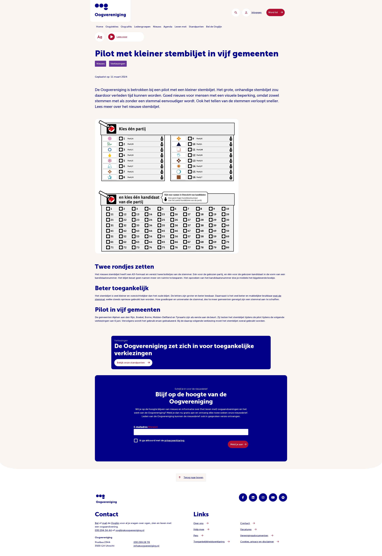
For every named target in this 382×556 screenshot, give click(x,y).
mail (104, 523)
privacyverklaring (174, 440)
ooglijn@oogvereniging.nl (129, 530)
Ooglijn (115, 523)
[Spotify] (283, 497)
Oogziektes (111, 26)
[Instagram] (263, 497)
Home (99, 26)
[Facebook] (243, 497)
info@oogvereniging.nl (146, 545)
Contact (245, 523)
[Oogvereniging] (106, 499)
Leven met (181, 26)
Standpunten (196, 26)
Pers (195, 535)
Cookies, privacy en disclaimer (257, 541)
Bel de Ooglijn (214, 26)
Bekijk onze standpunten (131, 362)
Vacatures (245, 529)
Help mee (198, 529)
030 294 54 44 (103, 530)
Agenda (168, 26)
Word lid (273, 12)
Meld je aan (236, 444)
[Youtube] (273, 497)
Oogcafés (126, 26)
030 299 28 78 (142, 542)
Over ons (198, 523)
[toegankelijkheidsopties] (99, 37)
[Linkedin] (253, 497)
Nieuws (157, 26)
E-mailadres (146, 427)
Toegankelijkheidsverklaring (209, 541)
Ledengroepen (142, 26)
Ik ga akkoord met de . (162, 440)
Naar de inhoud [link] (155, 12)
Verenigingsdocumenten (254, 535)
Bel (96, 523)
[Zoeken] (236, 13)
